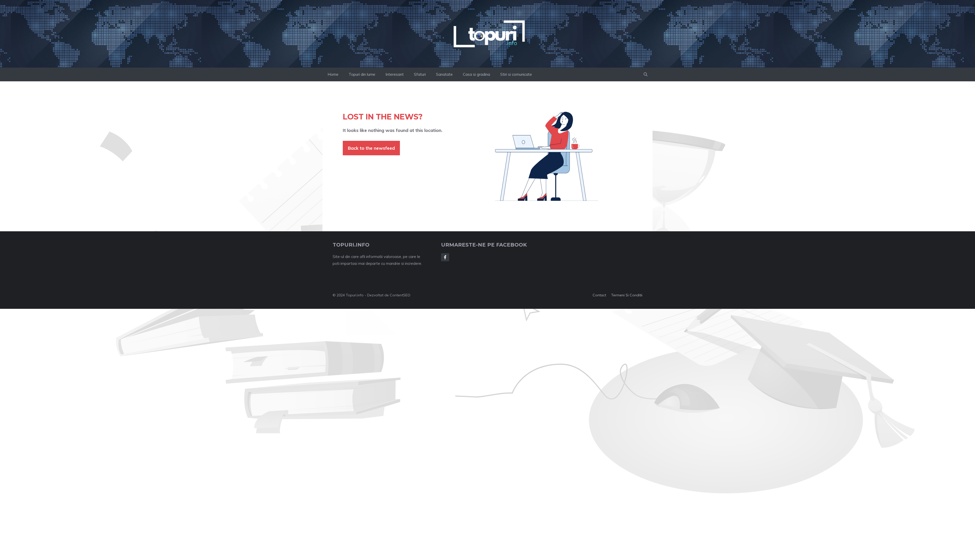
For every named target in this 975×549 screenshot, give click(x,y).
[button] (646, 74)
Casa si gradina (476, 74)
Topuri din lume (362, 74)
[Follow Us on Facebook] (445, 257)
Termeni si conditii (626, 295)
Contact (599, 295)
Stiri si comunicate (516, 74)
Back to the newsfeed (371, 148)
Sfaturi (420, 74)
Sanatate (444, 74)
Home (333, 74)
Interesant (394, 74)
